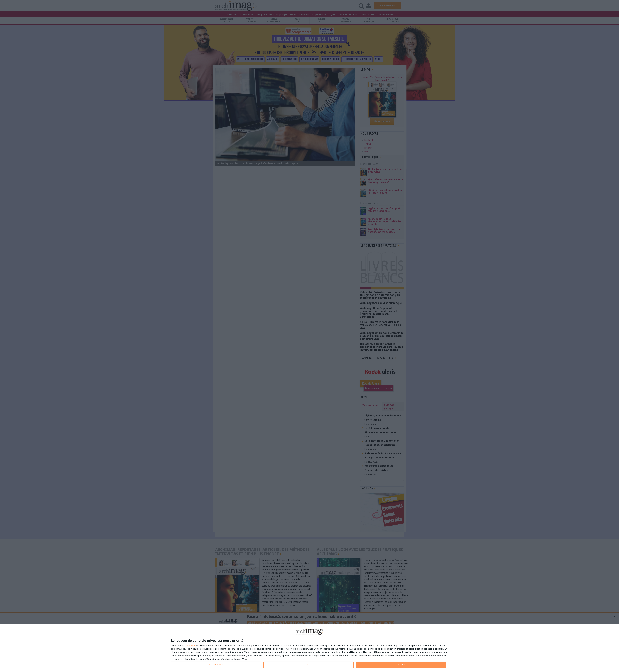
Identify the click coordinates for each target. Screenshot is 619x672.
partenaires (189, 645)
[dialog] (309, 648)
